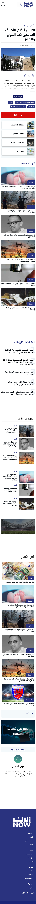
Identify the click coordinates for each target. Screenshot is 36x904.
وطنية (25, 25)
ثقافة (32, 844)
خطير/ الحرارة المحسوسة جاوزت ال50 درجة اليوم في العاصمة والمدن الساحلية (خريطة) (18, 362)
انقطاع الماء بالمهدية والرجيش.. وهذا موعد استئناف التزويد (18, 284)
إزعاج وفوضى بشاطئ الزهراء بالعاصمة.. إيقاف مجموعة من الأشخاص (17, 393)
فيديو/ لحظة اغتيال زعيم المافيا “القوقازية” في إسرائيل (20, 383)
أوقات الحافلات (17, 125)
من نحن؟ (31, 884)
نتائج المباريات (18, 525)
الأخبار (32, 25)
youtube (27, 892)
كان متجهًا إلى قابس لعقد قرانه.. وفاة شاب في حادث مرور (19, 236)
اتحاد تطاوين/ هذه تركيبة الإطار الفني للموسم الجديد (19, 704)
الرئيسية (31, 833)
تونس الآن (31, 106)
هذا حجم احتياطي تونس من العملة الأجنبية (20, 582)
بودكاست (30, 874)
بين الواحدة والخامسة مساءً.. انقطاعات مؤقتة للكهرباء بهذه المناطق (20, 260)
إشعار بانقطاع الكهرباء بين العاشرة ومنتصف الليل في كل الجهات (19, 351)
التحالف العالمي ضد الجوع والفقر (25, 102)
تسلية (32, 870)
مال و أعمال (29, 841)
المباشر (31, 867)
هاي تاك (31, 857)
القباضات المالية (17, 142)
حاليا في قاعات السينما (18, 731)
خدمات (31, 861)
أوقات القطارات (17, 133)
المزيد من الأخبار (25, 419)
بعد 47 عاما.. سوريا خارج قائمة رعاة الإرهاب (19, 373)
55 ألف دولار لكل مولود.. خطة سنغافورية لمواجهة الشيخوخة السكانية (18, 187)
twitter (23, 892)
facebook (32, 892)
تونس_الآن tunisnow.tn (18, 106)
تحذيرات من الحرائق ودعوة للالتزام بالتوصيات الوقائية (20, 211)
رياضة (32, 850)
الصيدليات (20, 151)
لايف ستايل (30, 854)
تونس (10, 102)
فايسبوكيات (29, 878)
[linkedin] (24, 76)
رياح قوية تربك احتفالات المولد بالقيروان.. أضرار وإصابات (20, 309)
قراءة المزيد (18, 96)
